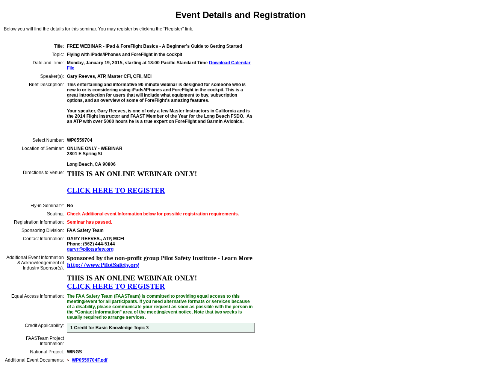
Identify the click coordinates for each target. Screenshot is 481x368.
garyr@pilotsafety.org (90, 249)
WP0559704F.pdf (89, 360)
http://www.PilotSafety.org (103, 265)
